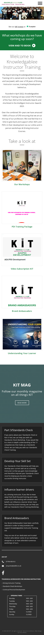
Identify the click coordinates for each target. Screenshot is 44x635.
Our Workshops (22, 184)
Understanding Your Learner (22, 353)
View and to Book (20, 45)
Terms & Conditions (28, 631)
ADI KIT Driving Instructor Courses (13, 7)
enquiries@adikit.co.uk (13, 566)
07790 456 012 (10, 562)
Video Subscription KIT (22, 268)
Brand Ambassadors (22, 311)
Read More (22, 403)
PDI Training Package (22, 226)
